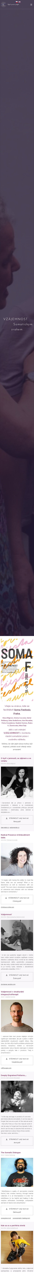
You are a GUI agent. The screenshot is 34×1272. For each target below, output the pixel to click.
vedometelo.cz (14, 827)
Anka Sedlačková (12, 1228)
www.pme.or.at (6, 1218)
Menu (31, 4)
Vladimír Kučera (10, 997)
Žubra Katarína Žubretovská (15, 917)
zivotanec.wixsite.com (8, 984)
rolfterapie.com (6, 1068)
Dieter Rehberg (10, 1155)
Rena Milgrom (11, 763)
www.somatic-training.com (21, 1218)
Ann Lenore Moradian (13, 1078)
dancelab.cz (5, 827)
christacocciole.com (7, 907)
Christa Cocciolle (12, 840)
